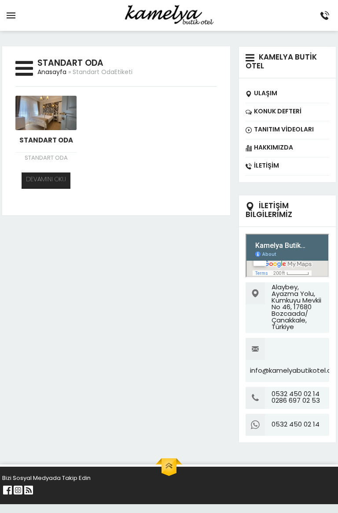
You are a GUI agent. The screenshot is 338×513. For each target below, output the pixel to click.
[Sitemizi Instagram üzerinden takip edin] (18, 490)
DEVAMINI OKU (46, 179)
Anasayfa (51, 72)
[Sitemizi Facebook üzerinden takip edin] (7, 490)
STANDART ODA (46, 141)
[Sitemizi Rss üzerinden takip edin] (28, 490)
